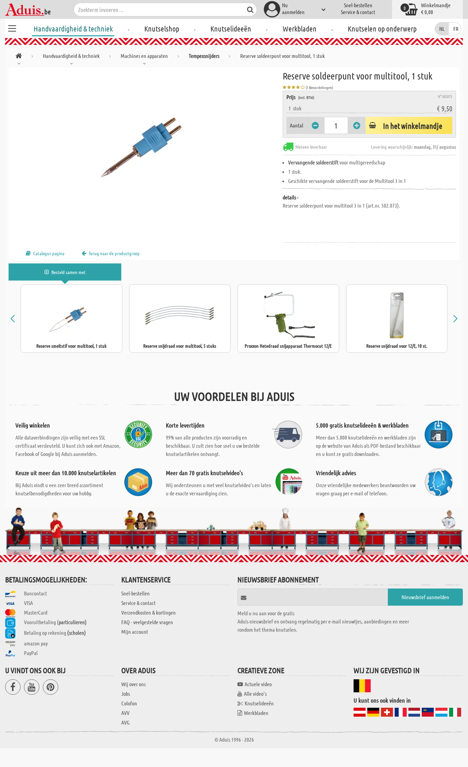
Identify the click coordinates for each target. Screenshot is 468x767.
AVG (125, 722)
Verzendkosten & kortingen (148, 612)
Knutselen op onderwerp (382, 28)
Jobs (125, 693)
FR (455, 28)
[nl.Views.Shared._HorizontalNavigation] (19, 57)
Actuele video (258, 684)
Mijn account (134, 631)
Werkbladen (300, 28)
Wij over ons (133, 684)
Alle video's (255, 693)
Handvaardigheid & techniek (73, 28)
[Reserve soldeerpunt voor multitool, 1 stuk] (145, 144)
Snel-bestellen (358, 5)
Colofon (129, 703)
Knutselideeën (230, 28)
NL (442, 28)
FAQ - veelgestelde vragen (147, 622)
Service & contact (358, 12)
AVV (125, 712)
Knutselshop (161, 28)
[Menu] (12, 27)
